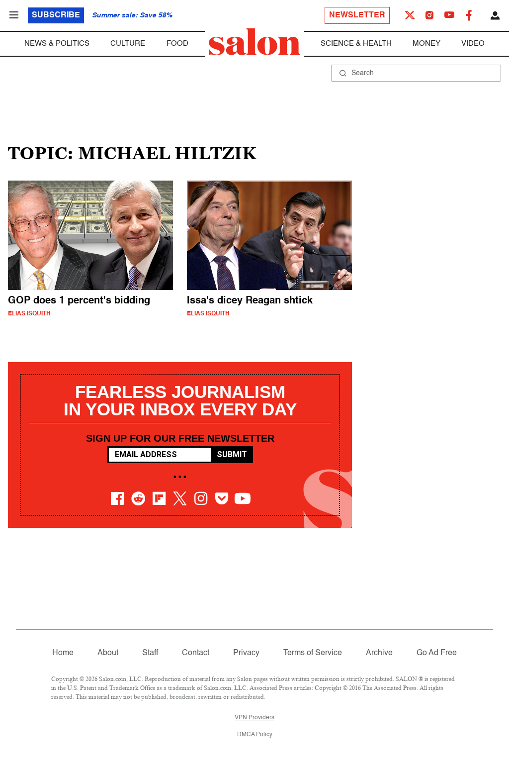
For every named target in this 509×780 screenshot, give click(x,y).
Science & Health (356, 43)
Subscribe (56, 15)
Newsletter (357, 15)
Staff (150, 653)
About (107, 653)
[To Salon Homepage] (254, 41)
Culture (127, 43)
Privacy (246, 653)
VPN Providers (254, 718)
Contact (195, 653)
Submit (232, 454)
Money (426, 43)
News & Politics (56, 43)
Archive (379, 653)
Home (63, 653)
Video (473, 43)
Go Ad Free (437, 653)
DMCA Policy (254, 735)
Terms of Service (312, 653)
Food (177, 43)
